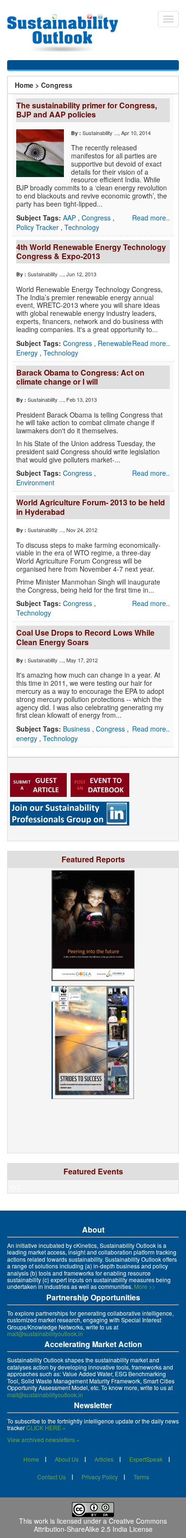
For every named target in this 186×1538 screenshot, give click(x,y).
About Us (67, 1459)
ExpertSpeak (146, 1459)
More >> (144, 1286)
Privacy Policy (100, 1477)
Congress (97, 217)
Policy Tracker (38, 227)
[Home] (67, 33)
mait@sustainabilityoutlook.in (45, 1333)
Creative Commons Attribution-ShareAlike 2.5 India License (100, 1525)
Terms (141, 1477)
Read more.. (151, 217)
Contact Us (51, 1477)
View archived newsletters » (43, 1439)
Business (77, 728)
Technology (81, 227)
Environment (35, 482)
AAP (70, 217)
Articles (104, 1459)
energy (27, 738)
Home (24, 85)
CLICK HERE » (46, 1427)
